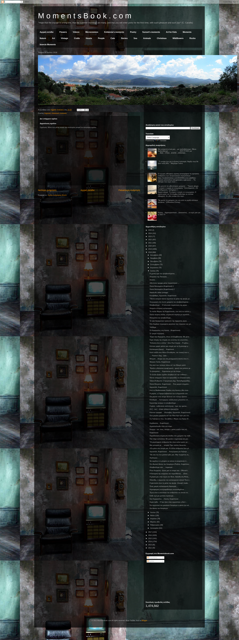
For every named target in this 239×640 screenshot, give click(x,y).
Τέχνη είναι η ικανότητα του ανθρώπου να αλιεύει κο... (169, 493)
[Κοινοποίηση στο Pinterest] (87, 110)
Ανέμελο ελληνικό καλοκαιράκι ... (162, 308)
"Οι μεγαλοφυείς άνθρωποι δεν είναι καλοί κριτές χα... (169, 442)
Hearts (89, 38)
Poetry (133, 32)
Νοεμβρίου (154, 258)
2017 (150, 532)
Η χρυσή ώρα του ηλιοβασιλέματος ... (163, 274)
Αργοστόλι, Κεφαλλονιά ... (159, 387)
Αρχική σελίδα (46, 32)
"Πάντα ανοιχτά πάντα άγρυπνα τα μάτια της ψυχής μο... (170, 299)
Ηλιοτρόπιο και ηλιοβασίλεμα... (161, 318)
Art (53, 38)
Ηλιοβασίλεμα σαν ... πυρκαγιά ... (162, 467)
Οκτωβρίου (154, 261)
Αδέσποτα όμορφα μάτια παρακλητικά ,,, (164, 283)
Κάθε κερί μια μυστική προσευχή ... (162, 496)
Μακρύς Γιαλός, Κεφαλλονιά (160, 362)
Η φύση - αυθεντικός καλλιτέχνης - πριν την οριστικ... (169, 406)
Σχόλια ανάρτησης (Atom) (57, 195)
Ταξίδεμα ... (154, 327)
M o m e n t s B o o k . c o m (84, 16)
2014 (150, 541)
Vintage (64, 38)
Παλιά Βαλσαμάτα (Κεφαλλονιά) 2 (162, 289)
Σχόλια (151, 561)
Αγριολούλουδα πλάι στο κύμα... (161, 426)
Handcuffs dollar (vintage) (159, 292)
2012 (150, 548)
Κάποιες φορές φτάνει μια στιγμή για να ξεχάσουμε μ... (169, 346)
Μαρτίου (153, 522)
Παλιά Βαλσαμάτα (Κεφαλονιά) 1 (162, 286)
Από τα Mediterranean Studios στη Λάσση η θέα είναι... (170, 390)
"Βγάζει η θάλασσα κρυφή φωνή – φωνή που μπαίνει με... (171, 368)
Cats (113, 38)
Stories (124, 38)
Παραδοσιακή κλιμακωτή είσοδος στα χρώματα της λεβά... (171, 436)
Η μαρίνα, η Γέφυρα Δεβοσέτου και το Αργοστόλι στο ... (170, 393)
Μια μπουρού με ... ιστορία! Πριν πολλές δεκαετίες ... (169, 445)
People (101, 38)
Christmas (162, 38)
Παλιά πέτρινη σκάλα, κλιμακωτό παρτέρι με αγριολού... (170, 315)
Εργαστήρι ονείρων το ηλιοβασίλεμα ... (164, 403)
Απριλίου (153, 519)
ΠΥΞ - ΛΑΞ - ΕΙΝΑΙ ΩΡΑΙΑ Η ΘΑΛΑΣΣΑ (164, 409)
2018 (150, 252)
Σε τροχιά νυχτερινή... (157, 333)
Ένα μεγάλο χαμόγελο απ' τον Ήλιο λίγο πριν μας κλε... (170, 416)
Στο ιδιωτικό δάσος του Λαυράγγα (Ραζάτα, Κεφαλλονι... (170, 464)
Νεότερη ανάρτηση (47, 190)
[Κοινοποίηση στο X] (83, 110)
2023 (150, 236)
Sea (135, 38)
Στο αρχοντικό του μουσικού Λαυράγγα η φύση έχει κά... (170, 505)
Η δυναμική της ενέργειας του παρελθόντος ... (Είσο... (169, 474)
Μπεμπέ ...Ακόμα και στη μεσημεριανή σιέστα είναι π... (170, 359)
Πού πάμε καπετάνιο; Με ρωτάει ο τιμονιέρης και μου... (170, 439)
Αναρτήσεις (153, 558)
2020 (150, 246)
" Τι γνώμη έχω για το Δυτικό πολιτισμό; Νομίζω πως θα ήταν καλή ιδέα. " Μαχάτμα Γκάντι (178, 162)
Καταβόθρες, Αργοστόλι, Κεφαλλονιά (163, 296)
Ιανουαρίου (154, 528)
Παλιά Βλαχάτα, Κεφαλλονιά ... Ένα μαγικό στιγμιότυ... (170, 384)
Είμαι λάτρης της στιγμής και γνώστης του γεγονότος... (169, 340)
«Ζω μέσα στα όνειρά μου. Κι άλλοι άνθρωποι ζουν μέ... (170, 448)
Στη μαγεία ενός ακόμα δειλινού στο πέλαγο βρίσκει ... (169, 397)
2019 (150, 249)
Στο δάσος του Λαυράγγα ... (160, 508)
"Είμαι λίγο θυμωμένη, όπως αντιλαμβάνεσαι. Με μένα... (170, 337)
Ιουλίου (153, 271)
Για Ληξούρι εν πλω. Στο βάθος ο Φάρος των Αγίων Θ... (170, 419)
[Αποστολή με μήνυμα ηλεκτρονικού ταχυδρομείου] (78, 110)
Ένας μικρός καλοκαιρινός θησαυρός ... (164, 486)
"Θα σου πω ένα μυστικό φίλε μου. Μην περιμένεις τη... (170, 455)
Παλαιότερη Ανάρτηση (129, 190)
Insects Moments (48, 44)
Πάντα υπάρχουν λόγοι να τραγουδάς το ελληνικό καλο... (170, 378)
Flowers (63, 32)
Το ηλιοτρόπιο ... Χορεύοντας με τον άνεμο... (166, 371)
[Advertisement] (173, 69)
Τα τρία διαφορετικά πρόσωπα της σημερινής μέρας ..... (170, 321)
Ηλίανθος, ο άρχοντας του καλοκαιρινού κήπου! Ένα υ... (170, 480)
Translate (163, 141)
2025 (150, 230)
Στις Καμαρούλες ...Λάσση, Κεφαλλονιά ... (165, 499)
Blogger (144, 620)
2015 (150, 538)
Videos (76, 32)
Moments (187, 32)
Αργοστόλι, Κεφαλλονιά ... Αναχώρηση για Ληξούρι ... (169, 452)
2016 (150, 535)
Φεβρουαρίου (155, 525)
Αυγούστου (154, 268)
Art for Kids (171, 32)
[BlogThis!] (80, 110)
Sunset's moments (151, 32)
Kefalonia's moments (114, 32)
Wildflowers (178, 38)
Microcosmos (91, 32)
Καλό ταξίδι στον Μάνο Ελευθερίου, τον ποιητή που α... (170, 352)
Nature (43, 38)
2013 (150, 545)
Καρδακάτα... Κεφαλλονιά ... (160, 423)
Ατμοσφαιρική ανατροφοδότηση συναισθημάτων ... (168, 489)
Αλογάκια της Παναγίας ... (159, 277)
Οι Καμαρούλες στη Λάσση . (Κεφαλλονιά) (165, 330)
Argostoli (47, 113)
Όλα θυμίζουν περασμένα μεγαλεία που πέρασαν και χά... (171, 324)
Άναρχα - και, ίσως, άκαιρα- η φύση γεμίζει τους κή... (169, 429)
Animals (147, 38)
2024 (150, 233)
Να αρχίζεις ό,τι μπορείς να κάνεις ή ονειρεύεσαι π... (169, 461)
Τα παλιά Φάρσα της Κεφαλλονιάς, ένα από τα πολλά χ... (171, 311)
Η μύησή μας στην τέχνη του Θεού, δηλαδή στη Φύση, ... (170, 477)
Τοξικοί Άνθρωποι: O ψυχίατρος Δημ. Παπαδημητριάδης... (170, 381)
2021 (150, 243)
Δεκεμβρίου (154, 255)
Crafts (77, 38)
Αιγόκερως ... (154, 458)
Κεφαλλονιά (154, 433)
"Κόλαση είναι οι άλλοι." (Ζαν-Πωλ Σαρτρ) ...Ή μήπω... (170, 343)
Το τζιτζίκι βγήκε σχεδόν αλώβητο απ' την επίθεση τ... (169, 375)
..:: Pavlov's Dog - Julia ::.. (159, 356)
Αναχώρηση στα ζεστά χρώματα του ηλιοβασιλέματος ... (170, 302)
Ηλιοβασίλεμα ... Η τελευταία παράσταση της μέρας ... (169, 305)
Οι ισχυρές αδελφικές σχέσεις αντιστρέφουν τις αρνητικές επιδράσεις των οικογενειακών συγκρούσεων (178, 175)
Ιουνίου (153, 512)
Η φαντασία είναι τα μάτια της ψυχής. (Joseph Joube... (169, 483)
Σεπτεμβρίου (155, 264)
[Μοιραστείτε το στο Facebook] (85, 110)
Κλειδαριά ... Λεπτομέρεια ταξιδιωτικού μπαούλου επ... (169, 400)
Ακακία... (153, 280)
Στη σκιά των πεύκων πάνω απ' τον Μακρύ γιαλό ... (169, 365)
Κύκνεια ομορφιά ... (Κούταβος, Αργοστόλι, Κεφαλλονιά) (170, 412)
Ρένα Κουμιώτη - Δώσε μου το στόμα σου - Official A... (169, 470)
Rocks (192, 38)
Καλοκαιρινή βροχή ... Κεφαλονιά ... (163, 349)
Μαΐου (152, 515)
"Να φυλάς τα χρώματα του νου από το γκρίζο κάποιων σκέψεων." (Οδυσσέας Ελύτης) (178, 201)
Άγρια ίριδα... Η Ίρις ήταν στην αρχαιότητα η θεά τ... (168, 502)
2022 (150, 240)
